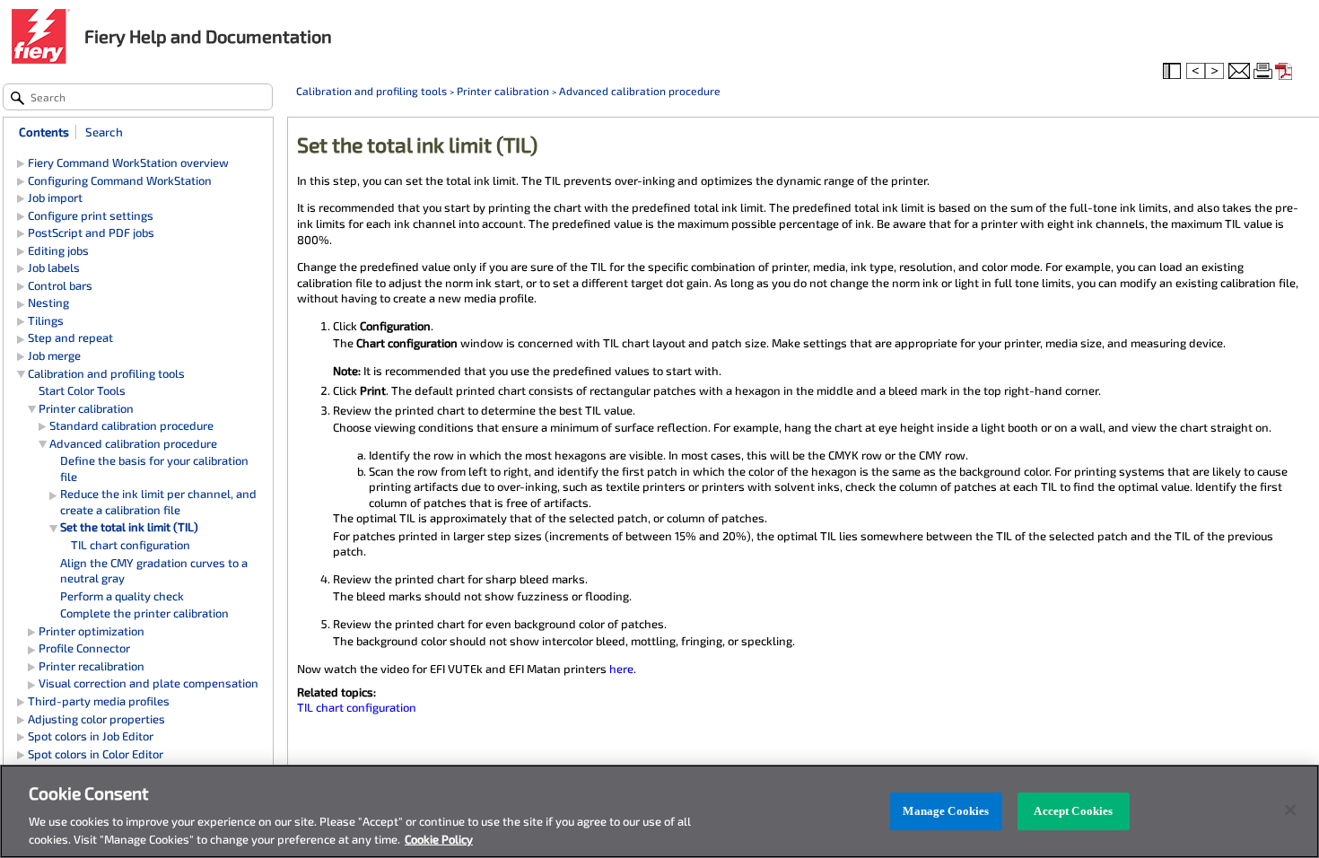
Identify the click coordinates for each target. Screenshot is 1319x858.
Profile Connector (84, 648)
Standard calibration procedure (131, 425)
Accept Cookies (1073, 811)
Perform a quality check (122, 596)
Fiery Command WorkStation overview (128, 162)
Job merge (54, 355)
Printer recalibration (91, 666)
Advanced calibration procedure (640, 90)
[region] (659, 811)
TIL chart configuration (356, 707)
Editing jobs (58, 250)
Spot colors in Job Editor (90, 736)
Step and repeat (70, 337)
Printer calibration (503, 90)
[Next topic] (1216, 72)
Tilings (46, 320)
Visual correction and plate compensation (148, 683)
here (621, 668)
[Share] (1239, 72)
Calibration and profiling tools (371, 90)
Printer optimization (91, 631)
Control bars (60, 285)
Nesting (48, 302)
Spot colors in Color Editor (95, 754)
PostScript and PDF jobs (91, 232)
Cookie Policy (439, 839)
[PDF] (1286, 72)
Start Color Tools (82, 390)
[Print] (1264, 72)
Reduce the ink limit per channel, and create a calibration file (158, 501)
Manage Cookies (946, 811)
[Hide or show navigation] (1173, 72)
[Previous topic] (1195, 72)
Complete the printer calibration (144, 613)
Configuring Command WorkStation (120, 180)
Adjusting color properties (96, 719)
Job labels (54, 267)
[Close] (1290, 810)
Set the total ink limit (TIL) (129, 527)
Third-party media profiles (99, 701)
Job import (55, 197)
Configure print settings (90, 215)
